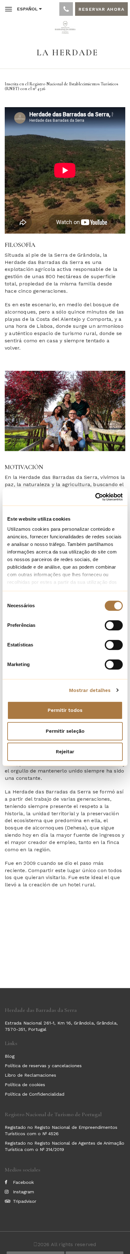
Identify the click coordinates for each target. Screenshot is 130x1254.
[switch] (114, 625)
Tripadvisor (24, 1201)
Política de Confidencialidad (34, 1094)
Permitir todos (65, 710)
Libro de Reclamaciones (30, 1075)
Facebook (23, 1182)
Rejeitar (65, 752)
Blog (10, 1056)
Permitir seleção (65, 731)
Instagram (23, 1191)
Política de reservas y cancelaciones (43, 1065)
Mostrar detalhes (90, 690)
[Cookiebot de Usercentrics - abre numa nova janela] (95, 497)
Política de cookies (25, 1084)
